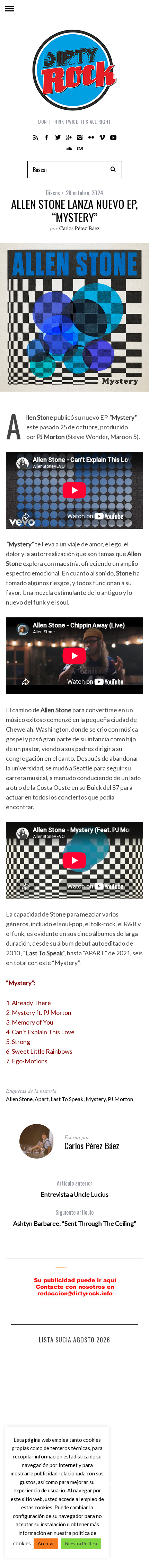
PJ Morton (120, 1099)
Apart (42, 1099)
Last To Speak (67, 1099)
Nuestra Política (81, 1543)
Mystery (96, 1099)
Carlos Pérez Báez (79, 228)
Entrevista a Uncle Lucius (74, 1188)
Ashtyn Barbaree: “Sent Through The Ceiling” (74, 1217)
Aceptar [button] (46, 1543)
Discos (53, 193)
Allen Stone (19, 1099)
